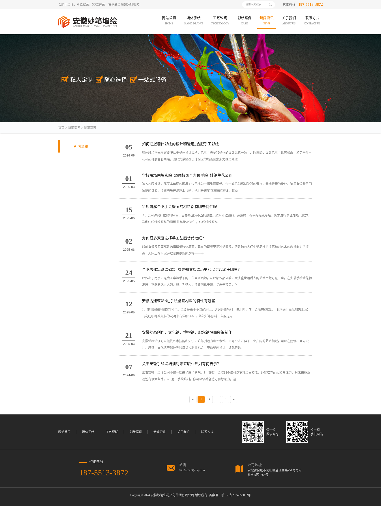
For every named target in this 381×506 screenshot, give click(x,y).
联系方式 (207, 432)
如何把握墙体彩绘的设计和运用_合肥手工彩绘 (180, 144)
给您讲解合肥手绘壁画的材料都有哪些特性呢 (179, 207)
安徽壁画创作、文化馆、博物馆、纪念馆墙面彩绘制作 (187, 332)
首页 (61, 127)
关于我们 (183, 432)
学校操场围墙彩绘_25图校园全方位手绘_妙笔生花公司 (187, 175)
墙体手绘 (88, 432)
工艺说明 (112, 432)
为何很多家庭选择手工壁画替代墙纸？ (174, 238)
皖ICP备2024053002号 (236, 495)
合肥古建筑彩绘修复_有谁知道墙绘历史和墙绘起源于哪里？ (191, 270)
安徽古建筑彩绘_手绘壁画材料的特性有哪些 (178, 301)
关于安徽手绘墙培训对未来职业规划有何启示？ (181, 364)
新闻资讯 (74, 127)
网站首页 (64, 432)
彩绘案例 (136, 432)
